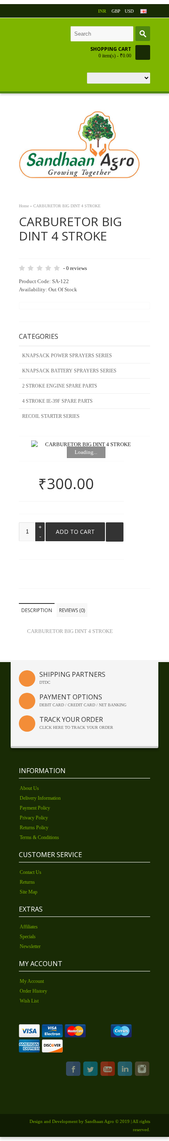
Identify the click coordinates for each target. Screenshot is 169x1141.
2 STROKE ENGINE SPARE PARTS (59, 386)
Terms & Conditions (39, 837)
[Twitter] (90, 1070)
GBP (116, 11)
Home (24, 206)
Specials (28, 936)
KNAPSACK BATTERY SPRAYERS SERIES (69, 371)
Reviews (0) (72, 610)
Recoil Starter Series (51, 416)
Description (36, 610)
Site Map (28, 892)
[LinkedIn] (125, 1070)
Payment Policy (35, 808)
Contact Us (30, 872)
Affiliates (29, 927)
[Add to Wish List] (114, 532)
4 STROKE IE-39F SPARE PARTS (57, 401)
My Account (32, 981)
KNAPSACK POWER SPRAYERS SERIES (67, 355)
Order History (33, 991)
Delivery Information (40, 798)
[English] (143, 11)
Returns (27, 882)
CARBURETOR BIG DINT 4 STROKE (66, 206)
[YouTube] (107, 1070)
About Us (29, 788)
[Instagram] (142, 1070)
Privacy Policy (34, 818)
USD (129, 11)
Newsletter (30, 946)
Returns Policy (34, 827)
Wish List (29, 1001)
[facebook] (73, 1070)
